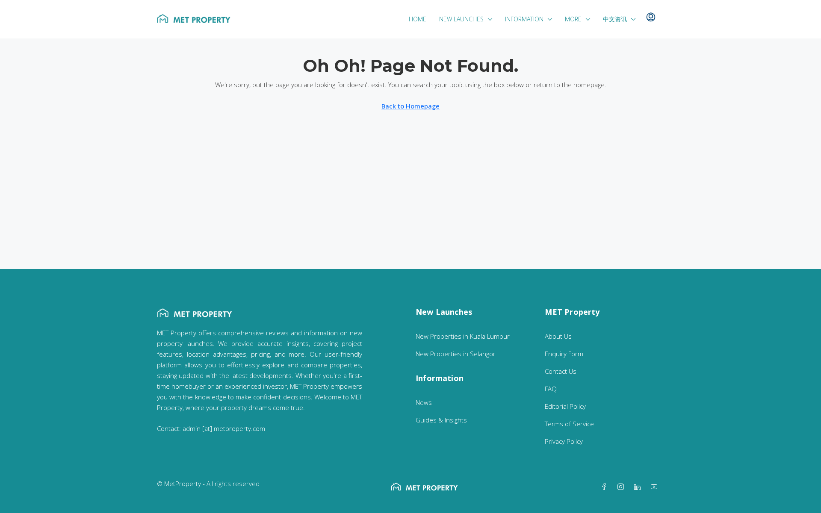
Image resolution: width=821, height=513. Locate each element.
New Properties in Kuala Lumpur (463, 336)
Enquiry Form (564, 353)
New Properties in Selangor (456, 353)
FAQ (551, 388)
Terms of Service (569, 423)
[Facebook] (606, 487)
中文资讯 (615, 19)
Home (417, 19)
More (573, 19)
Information (524, 19)
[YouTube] (656, 487)
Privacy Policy (564, 441)
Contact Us (560, 371)
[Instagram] (622, 487)
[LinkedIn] (639, 487)
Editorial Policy (565, 406)
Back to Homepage (410, 106)
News (424, 402)
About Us (558, 336)
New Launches (461, 19)
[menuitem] (651, 17)
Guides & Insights (441, 420)
